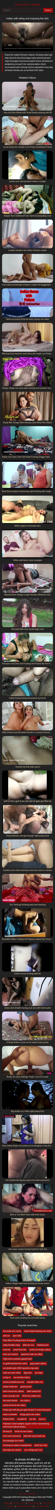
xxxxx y (42, 1419)
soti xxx (6, 1336)
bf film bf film (8, 1419)
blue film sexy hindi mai (34, 1436)
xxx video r (25, 1400)
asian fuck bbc (19, 1350)
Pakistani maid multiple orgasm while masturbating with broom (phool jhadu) (26, 1425)
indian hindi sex (10, 1387)
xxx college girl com (33, 1450)
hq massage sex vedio (13, 1441)
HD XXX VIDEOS (27, 1494)
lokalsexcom (42, 1345)
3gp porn (28, 1373)
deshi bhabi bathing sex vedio (37, 1331)
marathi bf (21, 1419)
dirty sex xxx (28, 1345)
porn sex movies (10, 1354)
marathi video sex (35, 1382)
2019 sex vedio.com (31, 1396)
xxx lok (32, 1419)
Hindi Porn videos (24, 1506)
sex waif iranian (10, 1400)
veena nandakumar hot (13, 1382)
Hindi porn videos (27, 4)
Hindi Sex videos (42, 1506)
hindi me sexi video (23, 1431)
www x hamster (10, 1414)
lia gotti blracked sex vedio (15, 1363)
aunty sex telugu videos (40, 1350)
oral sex (6, 1350)
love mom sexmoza (12, 1436)
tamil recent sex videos (13, 1391)
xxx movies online (22, 1377)
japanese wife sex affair (31, 1354)
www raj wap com (11, 1396)
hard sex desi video (12, 1373)
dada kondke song (11, 1345)
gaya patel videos (38, 1363)
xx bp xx (6, 1377)
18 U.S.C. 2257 (19, 1503)
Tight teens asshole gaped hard (17, 1359)
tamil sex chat (41, 1445)
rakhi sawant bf (34, 1391)
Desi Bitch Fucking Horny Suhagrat (19, 1340)
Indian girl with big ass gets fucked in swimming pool (27, 1410)
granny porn (25, 1387)
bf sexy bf (7, 1431)
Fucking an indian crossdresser (17, 1445)
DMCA (7, 1503)
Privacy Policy (33, 1503)
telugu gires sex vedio (30, 1414)
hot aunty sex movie (12, 1331)
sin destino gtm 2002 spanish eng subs (20, 1368)
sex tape (39, 1373)
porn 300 (17, 1336)
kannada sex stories (12, 1450)
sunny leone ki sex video (14, 1405)
